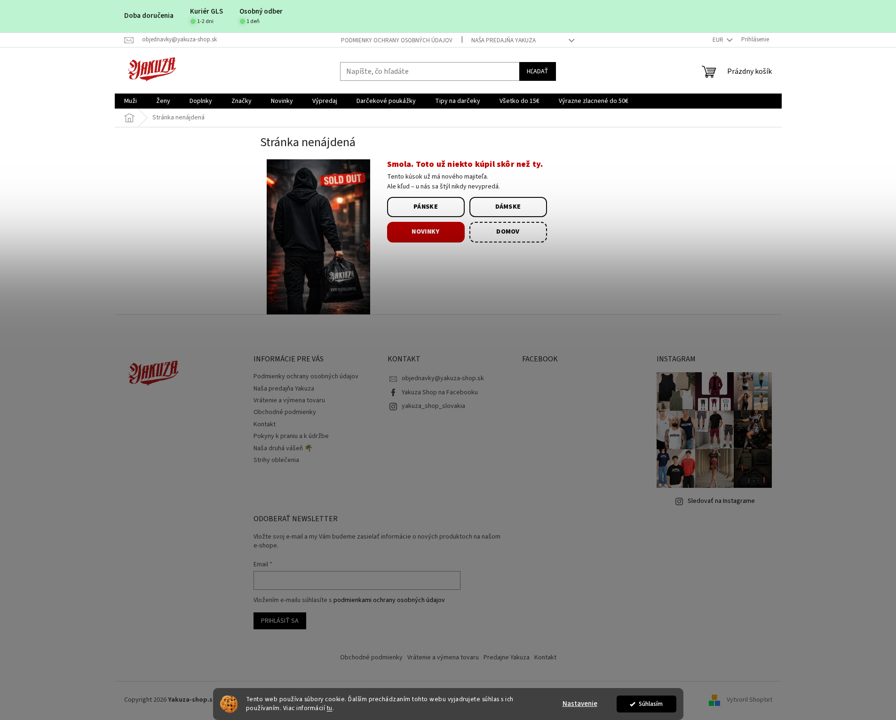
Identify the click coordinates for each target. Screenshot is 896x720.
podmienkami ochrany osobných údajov (389, 600)
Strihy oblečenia (276, 460)
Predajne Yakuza (507, 657)
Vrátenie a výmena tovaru (289, 400)
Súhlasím (651, 703)
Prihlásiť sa (280, 621)
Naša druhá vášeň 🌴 (283, 448)
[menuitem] (130, 101)
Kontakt (265, 424)
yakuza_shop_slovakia (433, 406)
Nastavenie (580, 704)
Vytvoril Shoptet (749, 700)
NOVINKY (425, 231)
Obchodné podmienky (285, 412)
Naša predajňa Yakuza (503, 40)
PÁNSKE (425, 206)
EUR (719, 40)
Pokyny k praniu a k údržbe (291, 436)
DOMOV (508, 231)
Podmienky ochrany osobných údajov (396, 40)
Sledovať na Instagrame (721, 501)
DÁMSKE (508, 206)
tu (330, 708)
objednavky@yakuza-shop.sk (443, 378)
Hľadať (537, 71)
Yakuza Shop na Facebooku (440, 392)
